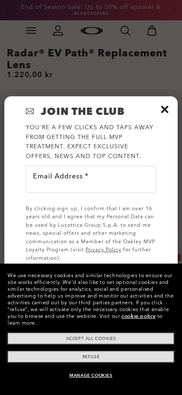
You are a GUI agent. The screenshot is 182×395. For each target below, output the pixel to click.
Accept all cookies (91, 339)
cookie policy (138, 316)
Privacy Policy (103, 249)
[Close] (164, 109)
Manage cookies (90, 375)
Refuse (91, 357)
